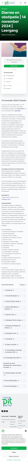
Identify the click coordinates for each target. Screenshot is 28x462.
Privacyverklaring (16, 459)
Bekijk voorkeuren (14, 456)
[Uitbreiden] (3, 290)
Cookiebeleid (9, 459)
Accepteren (14, 448)
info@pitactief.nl (6, 199)
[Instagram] (7, 411)
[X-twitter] (4, 411)
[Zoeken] (21, 3)
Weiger (14, 452)
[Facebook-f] (2, 411)
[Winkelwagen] (25, 3)
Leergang (4, 9)
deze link (17, 110)
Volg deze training (14, 66)
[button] (26, 431)
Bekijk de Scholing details (8, 34)
